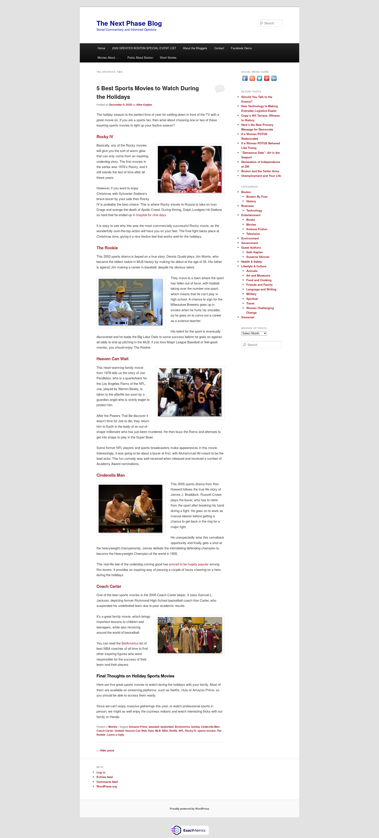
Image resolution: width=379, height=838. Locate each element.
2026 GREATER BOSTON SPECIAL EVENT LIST (144, 48)
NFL (181, 731)
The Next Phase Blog (129, 23)
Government (249, 243)
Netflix (173, 731)
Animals (251, 271)
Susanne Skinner (258, 257)
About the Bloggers (195, 48)
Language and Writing (261, 289)
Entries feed (105, 777)
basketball (167, 727)
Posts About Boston (140, 57)
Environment (250, 238)
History (251, 201)
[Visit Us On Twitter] (259, 81)
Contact (219, 48)
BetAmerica (130, 643)
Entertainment (250, 215)
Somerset (247, 317)
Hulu (151, 731)
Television (253, 234)
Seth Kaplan (254, 252)
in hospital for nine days (149, 214)
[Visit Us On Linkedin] (273, 81)
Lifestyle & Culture (253, 266)
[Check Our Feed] (252, 81)
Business (247, 206)
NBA (165, 731)
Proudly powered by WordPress (189, 809)
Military (251, 294)
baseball (154, 727)
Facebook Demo (241, 48)
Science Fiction (256, 229)
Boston (246, 192)
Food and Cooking (259, 280)
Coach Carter (105, 731)
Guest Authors (251, 247)
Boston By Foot (256, 196)
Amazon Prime (138, 727)
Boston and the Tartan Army (260, 171)
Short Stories (168, 57)
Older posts (105, 750)
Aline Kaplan (144, 105)
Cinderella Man (210, 727)
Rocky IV (190, 731)
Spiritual (252, 299)
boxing (195, 727)
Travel (250, 303)
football (119, 731)
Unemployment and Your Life (261, 176)
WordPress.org (107, 786)
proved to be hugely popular (189, 564)
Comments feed (107, 782)
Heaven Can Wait (136, 731)
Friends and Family (259, 284)
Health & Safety (251, 261)
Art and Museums (258, 275)
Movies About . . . (109, 57)
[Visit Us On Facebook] (244, 81)
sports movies (207, 731)
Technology (254, 210)
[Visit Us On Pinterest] (266, 81)
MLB (158, 731)
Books (250, 219)
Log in (101, 772)
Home (101, 48)
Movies (112, 727)
